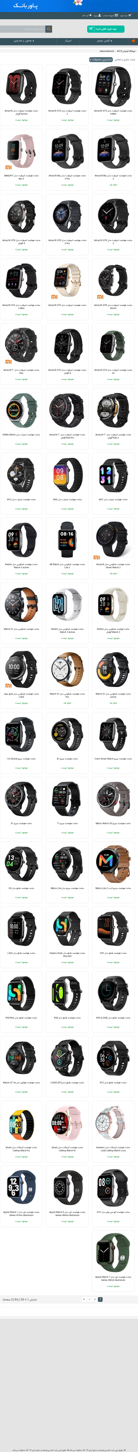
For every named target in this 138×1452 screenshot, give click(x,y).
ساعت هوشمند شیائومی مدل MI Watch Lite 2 (67, 566)
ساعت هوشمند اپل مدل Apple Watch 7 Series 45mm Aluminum (113, 1278)
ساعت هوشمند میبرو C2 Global (21, 759)
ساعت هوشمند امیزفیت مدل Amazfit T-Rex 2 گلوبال (113, 436)
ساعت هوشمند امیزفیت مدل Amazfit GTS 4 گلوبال (67, 371)
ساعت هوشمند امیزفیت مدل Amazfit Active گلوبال (21, 112)
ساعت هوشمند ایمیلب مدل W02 (67, 499)
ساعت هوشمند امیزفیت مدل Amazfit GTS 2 (67, 112)
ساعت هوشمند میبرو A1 (67, 759)
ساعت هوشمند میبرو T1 (67, 823)
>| (84, 1299)
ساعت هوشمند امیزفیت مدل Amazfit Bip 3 (113, 177)
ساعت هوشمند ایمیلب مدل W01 (113, 499)
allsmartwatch (107, 51)
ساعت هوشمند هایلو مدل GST (113, 953)
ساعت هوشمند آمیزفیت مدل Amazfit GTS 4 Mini (113, 112)
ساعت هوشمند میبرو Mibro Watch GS (113, 823)
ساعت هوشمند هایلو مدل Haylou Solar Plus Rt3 (67, 954)
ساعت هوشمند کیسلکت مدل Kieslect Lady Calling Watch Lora (113, 1149)
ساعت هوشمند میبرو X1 (21, 823)
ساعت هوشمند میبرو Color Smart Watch (113, 759)
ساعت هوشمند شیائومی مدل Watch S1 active (113, 695)
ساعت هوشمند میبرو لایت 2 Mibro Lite (113, 888)
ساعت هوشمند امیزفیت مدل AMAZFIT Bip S (21, 177)
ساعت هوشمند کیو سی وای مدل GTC (113, 1212)
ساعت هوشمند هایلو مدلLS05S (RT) (67, 1082)
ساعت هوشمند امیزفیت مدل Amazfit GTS (67, 305)
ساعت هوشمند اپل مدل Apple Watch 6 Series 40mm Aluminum (67, 1213)
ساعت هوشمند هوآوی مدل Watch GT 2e (21, 1082)
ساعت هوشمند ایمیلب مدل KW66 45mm (21, 435)
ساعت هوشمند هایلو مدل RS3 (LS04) (113, 1018)
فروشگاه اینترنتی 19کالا (126, 51)
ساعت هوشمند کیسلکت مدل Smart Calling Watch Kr (67, 1149)
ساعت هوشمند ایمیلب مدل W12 (21, 499)
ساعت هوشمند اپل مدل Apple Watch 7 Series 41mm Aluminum (21, 1213)
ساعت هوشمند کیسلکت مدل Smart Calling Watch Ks (21, 1149)
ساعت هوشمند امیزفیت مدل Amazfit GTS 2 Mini (21, 306)
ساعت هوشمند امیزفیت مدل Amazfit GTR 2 (113, 242)
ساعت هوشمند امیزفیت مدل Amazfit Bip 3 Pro (67, 177)
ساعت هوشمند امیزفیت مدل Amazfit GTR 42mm (113, 306)
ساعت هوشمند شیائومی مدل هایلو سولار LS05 (21, 695)
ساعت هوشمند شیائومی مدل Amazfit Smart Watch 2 (113, 566)
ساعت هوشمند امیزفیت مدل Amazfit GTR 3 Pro (67, 242)
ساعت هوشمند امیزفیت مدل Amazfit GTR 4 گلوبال (21, 242)
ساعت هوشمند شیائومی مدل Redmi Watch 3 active (21, 566)
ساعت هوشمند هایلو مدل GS (21, 888)
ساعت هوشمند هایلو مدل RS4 (67, 1018)
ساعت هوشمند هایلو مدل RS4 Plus (21, 1018)
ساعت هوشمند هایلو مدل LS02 (21, 953)
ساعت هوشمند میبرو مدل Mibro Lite (67, 888)
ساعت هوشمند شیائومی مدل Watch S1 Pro (67, 695)
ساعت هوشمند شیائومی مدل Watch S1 (21, 629)
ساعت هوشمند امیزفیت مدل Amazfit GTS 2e (113, 371)
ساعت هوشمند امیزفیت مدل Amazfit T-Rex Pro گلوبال (67, 436)
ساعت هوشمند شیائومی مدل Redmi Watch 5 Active (67, 630)
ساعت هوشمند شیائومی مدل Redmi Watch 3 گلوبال (113, 630)
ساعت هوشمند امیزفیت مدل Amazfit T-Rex (21, 371)
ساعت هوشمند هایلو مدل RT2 (113, 1082)
